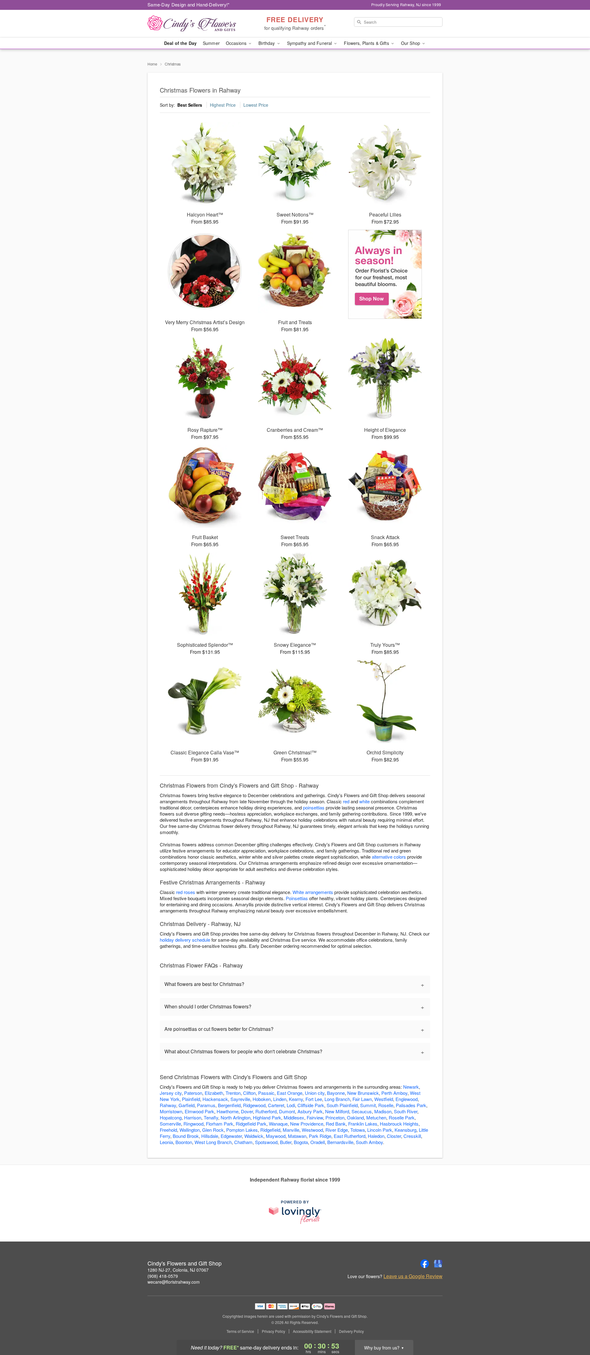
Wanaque (278, 1123)
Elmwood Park (199, 1111)
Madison (382, 1111)
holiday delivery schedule (185, 939)
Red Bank (336, 1123)
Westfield (383, 1099)
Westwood (312, 1130)
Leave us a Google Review (413, 1276)
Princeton (334, 1117)
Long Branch (337, 1099)
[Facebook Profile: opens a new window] (424, 1263)
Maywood (275, 1136)
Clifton (249, 1093)
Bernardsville (340, 1142)
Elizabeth (214, 1093)
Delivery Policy (351, 1331)
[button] (574, 1329)
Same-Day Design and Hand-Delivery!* (189, 4)
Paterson (193, 1093)
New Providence (306, 1123)
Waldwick (253, 1136)
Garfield (187, 1105)
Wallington (189, 1130)
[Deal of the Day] (385, 274)
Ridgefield (270, 1130)
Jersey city (171, 1093)
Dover (247, 1111)
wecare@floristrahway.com (174, 1282)
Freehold (168, 1130)
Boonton (183, 1142)
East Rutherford (349, 1136)
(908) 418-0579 (163, 1276)
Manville (291, 1130)
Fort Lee (313, 1099)
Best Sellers (189, 105)
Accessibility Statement (312, 1331)
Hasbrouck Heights (399, 1123)
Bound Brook (186, 1136)
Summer (211, 43)
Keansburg (405, 1130)
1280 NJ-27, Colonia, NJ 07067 (178, 1270)
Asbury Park (310, 1111)
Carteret (276, 1105)
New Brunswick (363, 1093)
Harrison (192, 1117)
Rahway (168, 1105)
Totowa (357, 1130)
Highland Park (267, 1117)
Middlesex (294, 1117)
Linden (279, 1099)
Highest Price (223, 105)
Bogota (301, 1142)
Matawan (297, 1136)
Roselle (385, 1105)
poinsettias (313, 807)
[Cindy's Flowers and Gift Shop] (192, 24)
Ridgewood (254, 1105)
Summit (368, 1105)
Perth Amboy (394, 1093)
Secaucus (362, 1111)
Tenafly (211, 1117)
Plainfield (191, 1099)
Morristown (171, 1111)
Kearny (296, 1099)
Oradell (317, 1142)
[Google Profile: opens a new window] (438, 1263)
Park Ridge (320, 1136)
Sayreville (240, 1099)
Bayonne (336, 1093)
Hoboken (262, 1099)
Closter (394, 1136)
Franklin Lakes (362, 1123)
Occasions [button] (237, 43)
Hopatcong (171, 1117)
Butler (285, 1142)
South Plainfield (342, 1105)
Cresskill (412, 1136)
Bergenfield (229, 1105)
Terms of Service (240, 1331)
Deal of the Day (180, 43)
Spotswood (266, 1142)
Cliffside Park (310, 1105)
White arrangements (313, 892)
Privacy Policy (273, 1331)
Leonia (166, 1142)
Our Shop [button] (411, 43)
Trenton (233, 1093)
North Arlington (235, 1117)
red (346, 801)
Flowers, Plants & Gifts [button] (367, 43)
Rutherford (266, 1111)
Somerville (170, 1123)
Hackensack (215, 1099)
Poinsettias (297, 898)
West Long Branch (213, 1142)
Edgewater (231, 1136)
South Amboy (369, 1142)
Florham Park (219, 1123)
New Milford (337, 1111)
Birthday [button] (267, 43)
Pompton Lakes (242, 1130)
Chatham (243, 1142)
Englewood (406, 1099)
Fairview (315, 1117)
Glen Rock (213, 1130)
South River (405, 1111)
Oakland (355, 1117)
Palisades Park (411, 1105)
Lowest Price (255, 105)
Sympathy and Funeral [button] (310, 43)
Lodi (291, 1105)
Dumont (287, 1111)
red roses (185, 892)
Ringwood (193, 1123)
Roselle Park (402, 1117)
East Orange (289, 1093)
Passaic (266, 1093)
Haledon (376, 1136)
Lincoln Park (379, 1130)
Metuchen (376, 1117)
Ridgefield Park (251, 1123)
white (364, 801)
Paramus (206, 1105)
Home (152, 63)
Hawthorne (227, 1111)
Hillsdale (209, 1136)
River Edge (336, 1130)
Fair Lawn (362, 1099)
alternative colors (389, 856)
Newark (411, 1086)
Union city (314, 1093)
